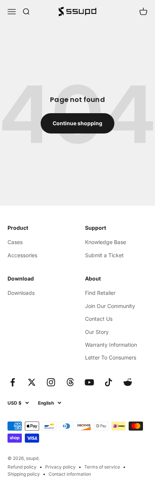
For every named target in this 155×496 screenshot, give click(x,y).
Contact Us (98, 318)
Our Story (97, 332)
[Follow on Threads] (70, 382)
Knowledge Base (105, 242)
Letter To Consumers (110, 357)
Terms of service (102, 467)
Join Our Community (110, 306)
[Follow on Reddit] (128, 382)
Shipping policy (24, 474)
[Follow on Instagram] (51, 382)
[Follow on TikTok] (108, 382)
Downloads (21, 293)
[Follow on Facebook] (13, 382)
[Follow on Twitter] (32, 382)
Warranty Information (111, 344)
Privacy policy (60, 467)
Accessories (22, 255)
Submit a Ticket (104, 255)
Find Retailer (100, 293)
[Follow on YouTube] (89, 382)
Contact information (70, 474)
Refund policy (22, 467)
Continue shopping (77, 123)
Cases (15, 242)
